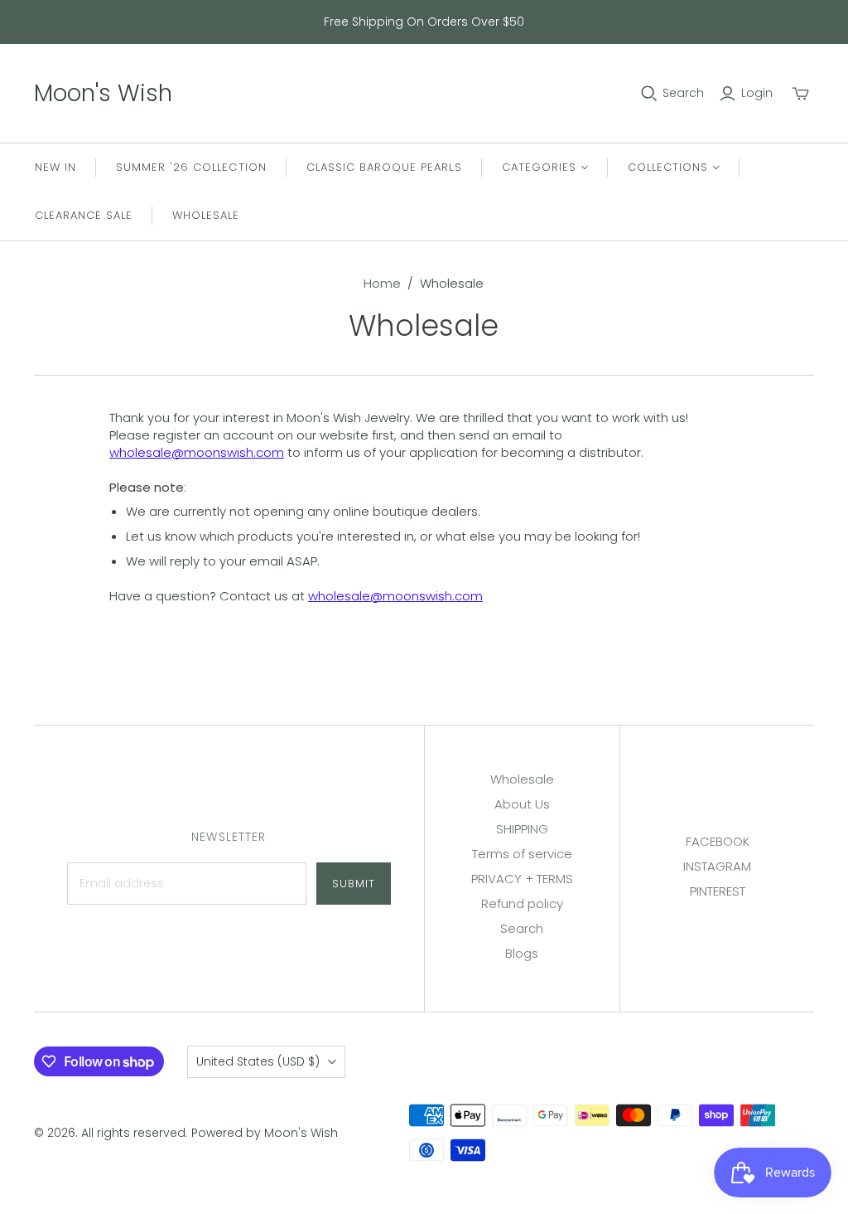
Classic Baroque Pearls (384, 167)
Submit (353, 883)
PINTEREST (717, 891)
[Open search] (649, 93)
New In (55, 167)
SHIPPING (522, 829)
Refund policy (522, 903)
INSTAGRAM (717, 866)
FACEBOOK (717, 841)
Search (683, 93)
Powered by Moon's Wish (264, 1132)
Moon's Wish (103, 93)
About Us (522, 804)
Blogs (521, 953)
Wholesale (205, 215)
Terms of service (522, 853)
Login (757, 93)
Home (382, 283)
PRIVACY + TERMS (522, 878)
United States (258, 1061)
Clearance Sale (84, 215)
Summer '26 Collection (191, 167)
